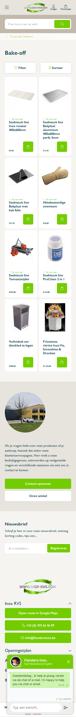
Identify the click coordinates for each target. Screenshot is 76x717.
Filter (22, 68)
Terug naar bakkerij (21, 36)
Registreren (58, 548)
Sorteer (57, 68)
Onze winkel (38, 496)
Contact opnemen (38, 484)
